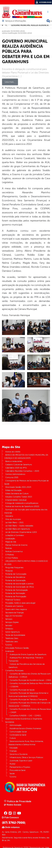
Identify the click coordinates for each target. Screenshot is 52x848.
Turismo (8, 645)
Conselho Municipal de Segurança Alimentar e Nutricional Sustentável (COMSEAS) (28, 694)
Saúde (12, 774)
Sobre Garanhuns (12, 632)
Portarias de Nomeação (15, 593)
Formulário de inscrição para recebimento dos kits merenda (25, 511)
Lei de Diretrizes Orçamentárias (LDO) (21, 532)
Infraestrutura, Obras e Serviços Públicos (26, 757)
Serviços (8, 619)
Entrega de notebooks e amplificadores (21, 503)
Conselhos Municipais (14, 671)
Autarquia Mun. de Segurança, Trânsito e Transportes (26, 659)
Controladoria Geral (18, 735)
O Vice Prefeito (11, 558)
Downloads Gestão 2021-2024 (18, 487)
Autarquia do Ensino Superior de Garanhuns (28, 654)
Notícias (8, 548)
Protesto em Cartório (14, 606)
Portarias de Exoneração (15, 580)
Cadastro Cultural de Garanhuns (18, 465)
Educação (14, 748)
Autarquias (9, 651)
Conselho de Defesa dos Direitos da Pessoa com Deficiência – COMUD (30, 675)
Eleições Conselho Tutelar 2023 (18, 497)
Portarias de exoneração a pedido (19, 584)
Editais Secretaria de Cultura (16, 494)
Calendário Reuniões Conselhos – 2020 (22, 471)
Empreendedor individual (15, 500)
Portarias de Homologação (16, 590)
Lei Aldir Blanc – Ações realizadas (19, 526)
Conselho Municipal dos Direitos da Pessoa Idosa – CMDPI (30, 710)
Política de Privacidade (18, 801)
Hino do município (13, 519)
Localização (10, 539)
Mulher (12, 764)
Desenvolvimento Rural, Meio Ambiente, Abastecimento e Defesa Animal (26, 743)
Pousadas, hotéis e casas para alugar (20, 603)
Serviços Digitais (12, 622)
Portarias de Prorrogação (15, 597)
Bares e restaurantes (13, 461)
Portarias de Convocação (15, 574)
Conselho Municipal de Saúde (22, 690)
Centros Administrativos (15, 474)
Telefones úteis (11, 642)
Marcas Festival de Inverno (16, 545)
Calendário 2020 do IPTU (16, 468)
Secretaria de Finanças (14, 613)
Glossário (9, 516)
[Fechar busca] (48, 21)
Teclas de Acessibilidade (15, 635)
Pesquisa (9, 571)
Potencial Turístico (12, 600)
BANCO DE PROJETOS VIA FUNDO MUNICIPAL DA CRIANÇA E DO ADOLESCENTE (26, 456)
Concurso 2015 (11, 477)
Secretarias (9, 722)
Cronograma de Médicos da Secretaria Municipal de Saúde (26, 482)
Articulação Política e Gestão (17, 648)
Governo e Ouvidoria (18, 754)
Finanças (13, 751)
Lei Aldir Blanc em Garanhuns (17, 529)
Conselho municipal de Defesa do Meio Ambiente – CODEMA (30, 685)
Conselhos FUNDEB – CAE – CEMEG (25, 716)
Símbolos (9, 629)
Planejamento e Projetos (20, 767)
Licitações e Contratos (14, 535)
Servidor (8, 625)
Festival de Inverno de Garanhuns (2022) (22, 506)
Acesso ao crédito (12, 452)
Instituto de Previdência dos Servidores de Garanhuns (27, 665)
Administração (15, 725)
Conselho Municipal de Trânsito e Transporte (28, 699)
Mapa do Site (10, 542)
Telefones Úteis (11, 638)
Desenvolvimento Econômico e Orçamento (23, 719)
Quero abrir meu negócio (16, 609)
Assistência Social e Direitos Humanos (25, 728)
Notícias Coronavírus (14, 551)
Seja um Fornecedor (13, 616)
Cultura (13, 738)
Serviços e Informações (15, 21)
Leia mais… (10, 82)
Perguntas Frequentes (14, 568)
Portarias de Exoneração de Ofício (19, 587)
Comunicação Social (18, 732)
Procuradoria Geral (17, 770)
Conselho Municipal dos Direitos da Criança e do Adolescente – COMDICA (30, 704)
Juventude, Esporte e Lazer (21, 761)
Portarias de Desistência (15, 577)
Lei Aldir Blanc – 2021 (14, 522)
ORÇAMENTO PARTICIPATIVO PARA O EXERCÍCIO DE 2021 (26, 562)
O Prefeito (9, 555)
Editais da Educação (13, 490)
